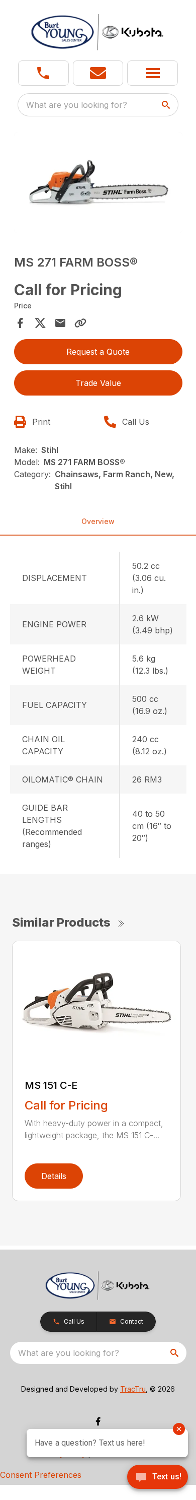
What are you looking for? (76, 105)
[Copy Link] (80, 323)
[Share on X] (40, 323)
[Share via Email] (60, 323)
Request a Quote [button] (98, 352)
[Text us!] (157, 1478)
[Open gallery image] (98, 182)
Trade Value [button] (98, 383)
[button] (43, 73)
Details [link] (53, 1176)
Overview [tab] (98, 521)
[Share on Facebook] (20, 323)
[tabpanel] (98, 184)
